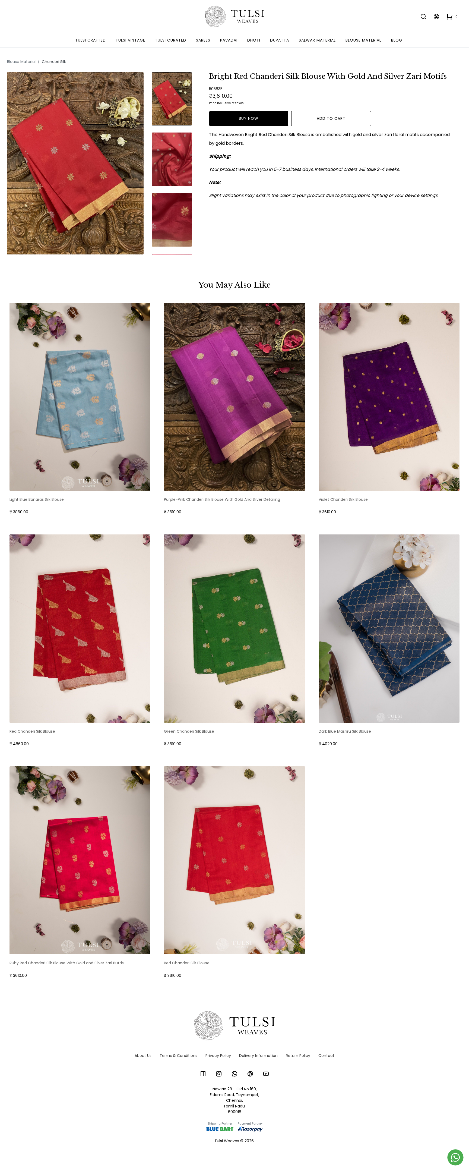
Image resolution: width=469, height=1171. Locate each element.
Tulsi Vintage (130, 40)
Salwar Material (317, 40)
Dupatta (279, 40)
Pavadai (228, 40)
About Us (143, 1055)
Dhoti (253, 40)
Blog (396, 40)
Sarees (203, 40)
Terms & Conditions (178, 1055)
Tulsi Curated (170, 40)
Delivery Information (258, 1055)
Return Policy (298, 1055)
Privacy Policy (218, 1055)
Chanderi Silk (54, 61)
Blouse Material (363, 40)
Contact (326, 1055)
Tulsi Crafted (90, 40)
